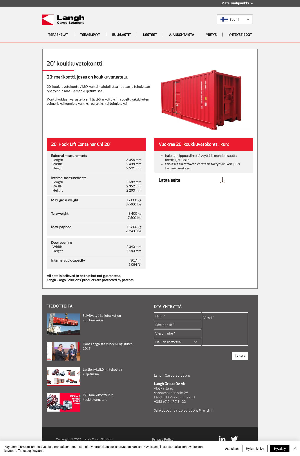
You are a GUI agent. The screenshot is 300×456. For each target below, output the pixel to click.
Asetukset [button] (232, 448)
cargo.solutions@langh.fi (194, 410)
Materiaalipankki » (237, 3)
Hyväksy (280, 448)
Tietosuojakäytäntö (31, 450)
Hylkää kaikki (255, 448)
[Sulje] (294, 448)
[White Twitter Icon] (234, 439)
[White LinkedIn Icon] (222, 439)
